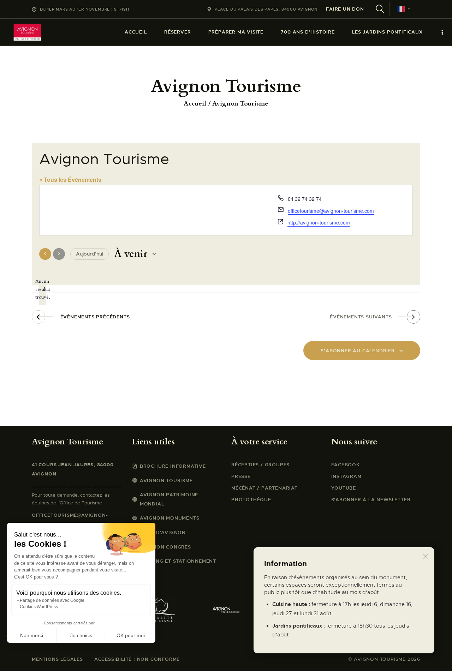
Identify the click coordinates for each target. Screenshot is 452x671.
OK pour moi (131, 635)
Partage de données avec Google (52, 600)
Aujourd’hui (89, 254)
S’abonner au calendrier (357, 351)
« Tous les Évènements (70, 179)
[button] (14, 659)
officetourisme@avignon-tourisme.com (331, 210)
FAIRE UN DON (345, 9)
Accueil (195, 104)
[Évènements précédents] (45, 254)
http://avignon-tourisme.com (318, 222)
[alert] (42, 289)
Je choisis (81, 635)
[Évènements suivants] (59, 254)
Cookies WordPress (39, 606)
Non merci (31, 635)
